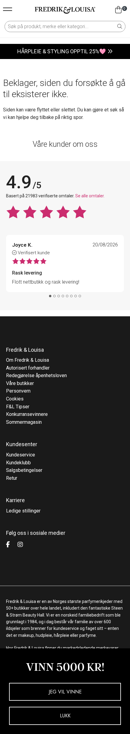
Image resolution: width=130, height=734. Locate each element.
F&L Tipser (17, 407)
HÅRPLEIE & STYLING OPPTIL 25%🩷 (61, 51)
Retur (11, 478)
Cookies (15, 399)
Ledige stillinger (23, 511)
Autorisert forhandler (28, 368)
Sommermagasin (24, 422)
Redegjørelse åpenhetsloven (36, 375)
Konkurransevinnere (27, 414)
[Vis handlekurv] (118, 10)
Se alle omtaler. (90, 195)
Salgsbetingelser (24, 470)
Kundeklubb (18, 463)
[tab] (50, 296)
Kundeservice (20, 455)
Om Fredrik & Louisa (27, 360)
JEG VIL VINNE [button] (65, 691)
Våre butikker (20, 383)
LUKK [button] (65, 715)
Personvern (18, 391)
